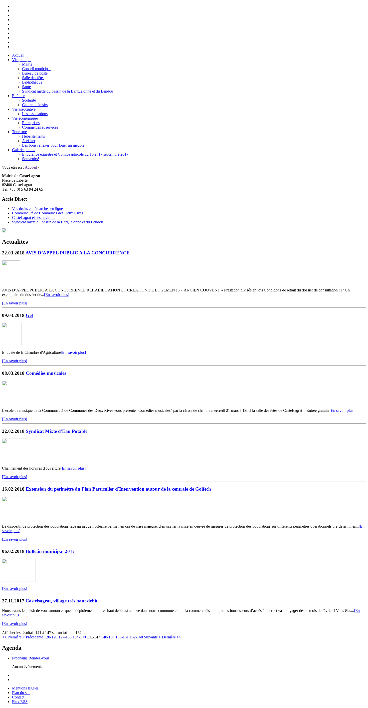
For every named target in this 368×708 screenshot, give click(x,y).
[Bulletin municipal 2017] (19, 580)
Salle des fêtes (33, 78)
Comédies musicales (46, 373)
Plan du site (21, 692)
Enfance (18, 96)
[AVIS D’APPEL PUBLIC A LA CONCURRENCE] (11, 281)
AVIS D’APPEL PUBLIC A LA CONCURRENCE (78, 252)
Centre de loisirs (35, 105)
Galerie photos (23, 150)
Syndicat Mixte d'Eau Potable (56, 431)
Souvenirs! (30, 159)
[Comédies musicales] (15, 402)
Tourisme (19, 132)
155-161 (122, 637)
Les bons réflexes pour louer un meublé (53, 145)
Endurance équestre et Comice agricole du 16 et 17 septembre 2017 (75, 154)
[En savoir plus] (56, 294)
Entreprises (31, 123)
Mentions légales (25, 688)
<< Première (12, 637)
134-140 (79, 637)
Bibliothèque (32, 82)
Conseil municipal (36, 69)
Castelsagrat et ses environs (33, 217)
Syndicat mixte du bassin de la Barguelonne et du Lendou (67, 91)
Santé (26, 87)
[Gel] (12, 344)
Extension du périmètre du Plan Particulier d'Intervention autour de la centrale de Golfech (118, 489)
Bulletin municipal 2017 (50, 551)
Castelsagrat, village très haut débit (61, 600)
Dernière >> (171, 637)
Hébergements (33, 136)
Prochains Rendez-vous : (31, 658)
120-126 (50, 637)
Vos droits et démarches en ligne (37, 208)
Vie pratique (21, 60)
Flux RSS (20, 701)
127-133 (65, 637)
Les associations (35, 114)
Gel (29, 315)
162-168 (136, 637)
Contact (18, 697)
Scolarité (29, 100)
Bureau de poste (35, 73)
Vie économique (25, 118)
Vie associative (24, 109)
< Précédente (33, 637)
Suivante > (152, 637)
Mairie (27, 64)
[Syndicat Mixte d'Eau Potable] (14, 460)
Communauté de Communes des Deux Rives (47, 213)
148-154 (107, 637)
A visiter (28, 141)
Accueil (18, 55)
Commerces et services (40, 127)
